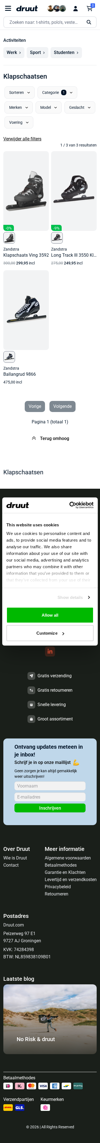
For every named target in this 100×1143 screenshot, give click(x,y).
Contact (11, 865)
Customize (47, 633)
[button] (13, 52)
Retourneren (56, 894)
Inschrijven (50, 808)
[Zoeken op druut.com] (50, 22)
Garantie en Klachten (65, 872)
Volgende (62, 406)
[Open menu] (8, 8)
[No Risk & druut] (50, 1052)
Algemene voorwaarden (68, 858)
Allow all (50, 614)
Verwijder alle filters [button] (22, 138)
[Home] (27, 8)
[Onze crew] (56, 8)
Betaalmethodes (61, 865)
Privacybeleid (58, 886)
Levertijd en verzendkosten (71, 879)
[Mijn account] (75, 8)
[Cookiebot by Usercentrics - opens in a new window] (71, 505)
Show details (70, 597)
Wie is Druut (15, 858)
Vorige (35, 406)
